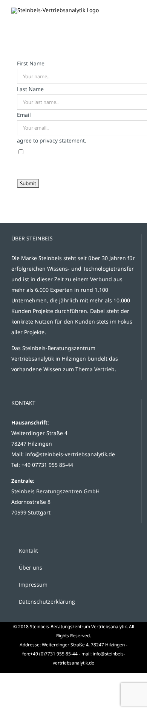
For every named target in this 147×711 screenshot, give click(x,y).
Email (24, 114)
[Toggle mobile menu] (133, 16)
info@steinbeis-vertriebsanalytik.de (70, 454)
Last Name (30, 89)
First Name (30, 63)
